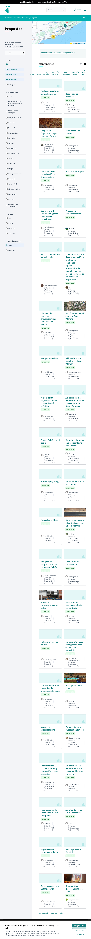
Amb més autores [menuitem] (83, 72)
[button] (9, 60)
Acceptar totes (79, 926)
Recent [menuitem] (39, 74)
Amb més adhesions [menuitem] (55, 73)
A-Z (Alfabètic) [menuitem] (46, 73)
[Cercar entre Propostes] (23, 53)
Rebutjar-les (79, 930)
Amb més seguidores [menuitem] (75, 73)
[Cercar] (62, 10)
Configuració (79, 935)
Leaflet (74, 43)
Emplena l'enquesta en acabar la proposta (58, 52)
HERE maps (82, 43)
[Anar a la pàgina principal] (19, 9)
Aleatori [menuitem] (32, 74)
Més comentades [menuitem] (65, 73)
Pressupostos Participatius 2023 (17, 18)
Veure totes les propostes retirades (51, 913)
